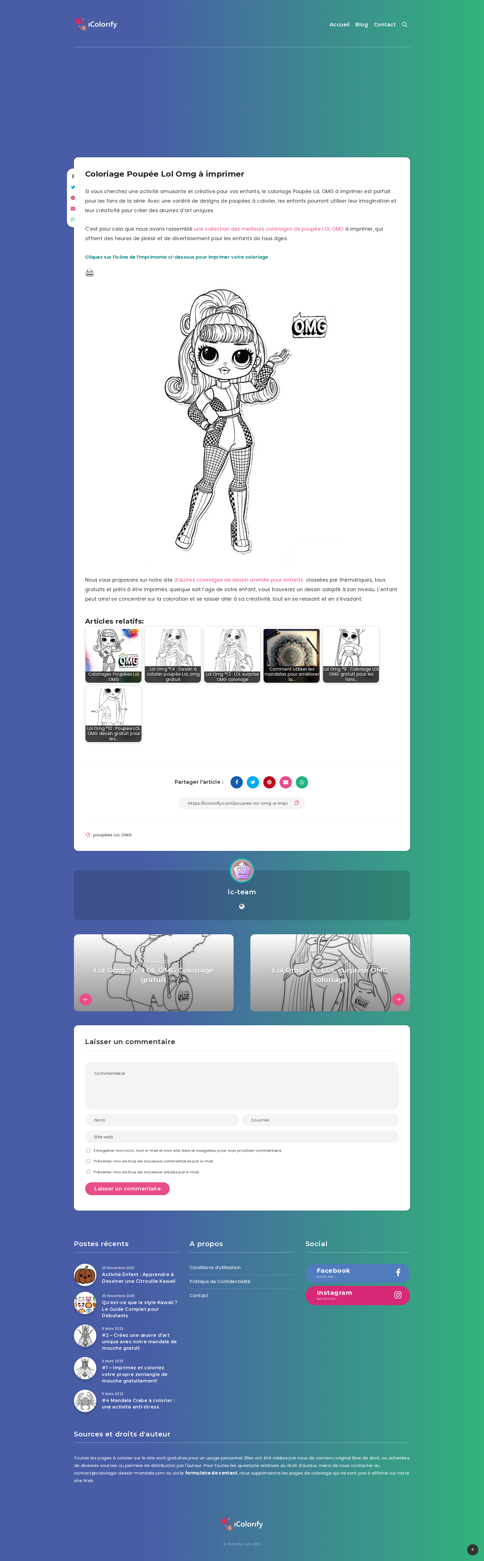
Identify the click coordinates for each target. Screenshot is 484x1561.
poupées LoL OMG (112, 835)
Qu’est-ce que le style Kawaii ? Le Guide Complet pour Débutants (140, 1309)
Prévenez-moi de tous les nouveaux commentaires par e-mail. (154, 1161)
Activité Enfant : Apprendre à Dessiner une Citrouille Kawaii (139, 1278)
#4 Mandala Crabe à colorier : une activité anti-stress (138, 1404)
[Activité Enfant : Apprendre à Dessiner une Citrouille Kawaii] (85, 1275)
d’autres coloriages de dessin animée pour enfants (238, 580)
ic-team (242, 892)
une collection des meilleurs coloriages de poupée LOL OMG (269, 229)
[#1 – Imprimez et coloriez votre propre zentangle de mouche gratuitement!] (85, 1368)
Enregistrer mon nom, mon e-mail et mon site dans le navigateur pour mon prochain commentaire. (188, 1150)
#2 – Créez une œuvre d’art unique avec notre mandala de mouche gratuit (139, 1342)
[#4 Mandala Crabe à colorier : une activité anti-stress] (85, 1401)
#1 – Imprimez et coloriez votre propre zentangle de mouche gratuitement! (135, 1374)
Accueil (340, 25)
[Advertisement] (242, 97)
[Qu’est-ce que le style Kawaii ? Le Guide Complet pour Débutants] (85, 1303)
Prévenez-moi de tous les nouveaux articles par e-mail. (147, 1172)
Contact (385, 25)
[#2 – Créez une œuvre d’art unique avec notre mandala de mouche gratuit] (85, 1335)
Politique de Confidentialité (220, 1281)
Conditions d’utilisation (215, 1267)
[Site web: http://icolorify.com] (242, 906)
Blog (361, 25)
